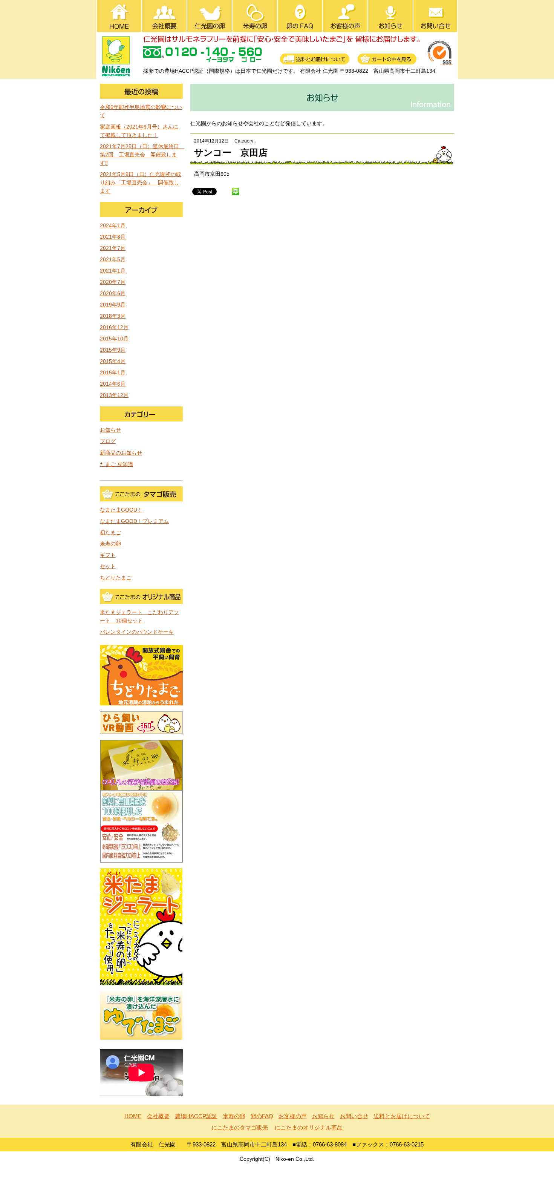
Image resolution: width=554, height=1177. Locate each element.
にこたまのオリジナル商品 (309, 1127)
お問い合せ (354, 1116)
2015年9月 (112, 350)
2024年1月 (112, 225)
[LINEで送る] (235, 191)
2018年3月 (112, 316)
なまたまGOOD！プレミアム (134, 521)
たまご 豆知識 (116, 464)
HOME (133, 1116)
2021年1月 (112, 271)
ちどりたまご (116, 578)
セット (108, 566)
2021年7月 (112, 248)
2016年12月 (114, 327)
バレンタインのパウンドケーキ (137, 632)
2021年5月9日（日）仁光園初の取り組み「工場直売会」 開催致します (140, 183)
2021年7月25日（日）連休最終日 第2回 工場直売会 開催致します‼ (142, 155)
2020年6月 (112, 293)
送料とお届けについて (401, 1116)
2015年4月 (112, 361)
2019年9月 (112, 305)
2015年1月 (112, 372)
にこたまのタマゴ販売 (239, 1127)
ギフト (108, 555)
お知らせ (110, 430)
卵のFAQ (262, 1116)
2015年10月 (114, 339)
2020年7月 (112, 282)
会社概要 (158, 1116)
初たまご (110, 532)
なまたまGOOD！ (121, 510)
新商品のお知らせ (121, 453)
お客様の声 (293, 1116)
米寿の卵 (110, 544)
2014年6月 (112, 384)
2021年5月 (112, 259)
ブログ (108, 441)
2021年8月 (112, 237)
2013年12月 (114, 395)
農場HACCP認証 (196, 1116)
